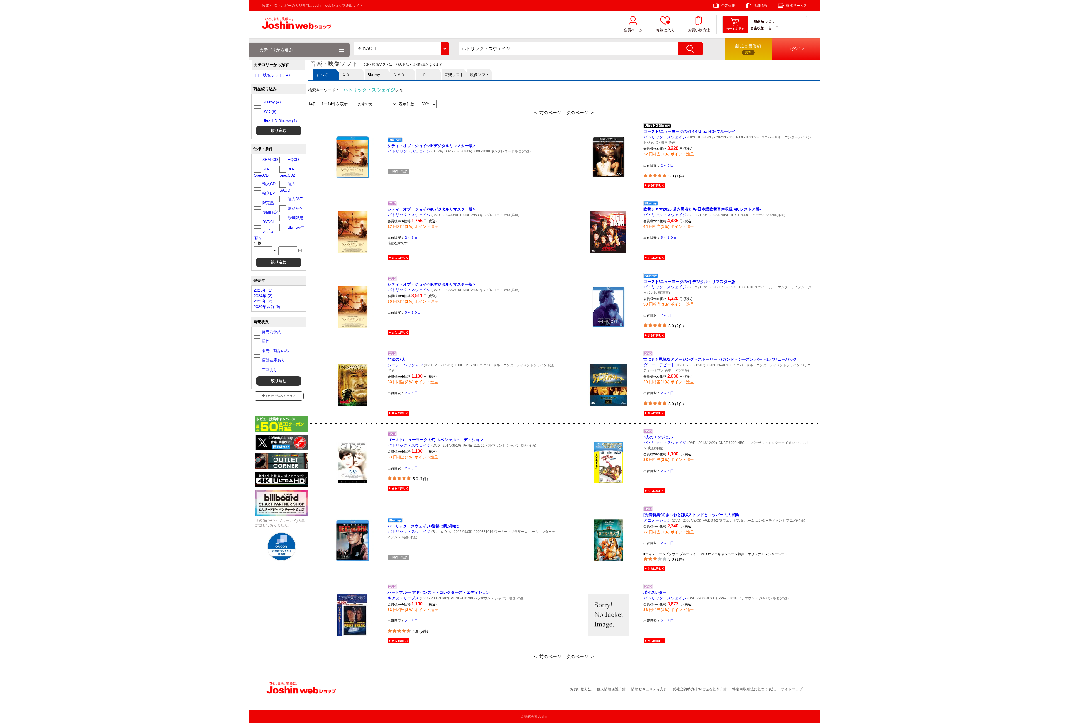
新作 (265, 341)
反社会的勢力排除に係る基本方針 (700, 689)
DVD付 (268, 221)
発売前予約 (271, 331)
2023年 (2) (263, 301)
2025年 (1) (263, 290)
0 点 (769, 21)
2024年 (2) (263, 296)
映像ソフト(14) (276, 75)
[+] (257, 75)
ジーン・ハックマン (405, 365)
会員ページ (633, 30)
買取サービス (796, 6)
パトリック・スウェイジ (409, 151)
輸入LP (268, 193)
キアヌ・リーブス (403, 598)
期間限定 (270, 212)
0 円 (776, 21)
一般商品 (757, 21)
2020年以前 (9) (267, 306)
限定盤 (268, 203)
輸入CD (269, 184)
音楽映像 (757, 28)
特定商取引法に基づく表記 (754, 689)
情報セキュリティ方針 (649, 689)
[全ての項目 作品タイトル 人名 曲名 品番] (401, 48)
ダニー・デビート (659, 365)
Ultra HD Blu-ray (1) (279, 121)
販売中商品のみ (275, 350)
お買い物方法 (699, 30)
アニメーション (657, 520)
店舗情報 (761, 6)
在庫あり (269, 369)
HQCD (293, 159)
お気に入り (665, 30)
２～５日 (666, 165)
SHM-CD (270, 159)
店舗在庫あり (273, 360)
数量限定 (295, 218)
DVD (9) (269, 111)
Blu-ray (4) (271, 102)
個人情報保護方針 (611, 689)
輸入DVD (295, 199)
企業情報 (728, 6)
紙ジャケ (295, 208)
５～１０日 (668, 238)
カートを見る (735, 28)
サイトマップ (792, 689)
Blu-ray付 (296, 227)
